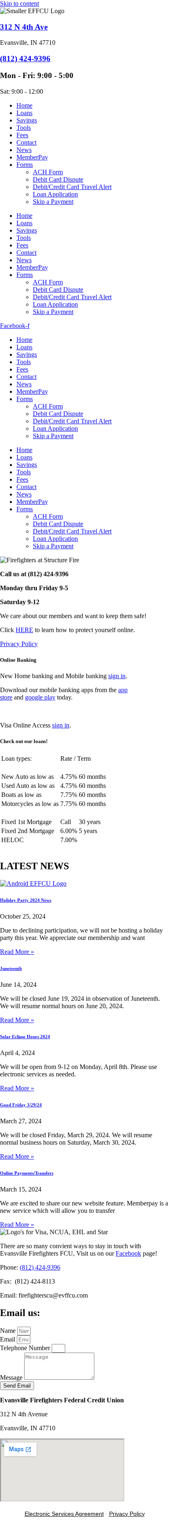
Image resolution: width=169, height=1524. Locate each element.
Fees (22, 135)
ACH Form (48, 172)
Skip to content (19, 3)
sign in (117, 675)
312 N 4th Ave (24, 27)
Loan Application (55, 194)
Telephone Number (26, 1347)
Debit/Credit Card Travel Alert (72, 186)
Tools (23, 127)
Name (8, 1330)
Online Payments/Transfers (26, 1173)
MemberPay (32, 157)
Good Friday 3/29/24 (21, 1104)
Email (8, 1339)
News (24, 149)
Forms (24, 164)
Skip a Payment (53, 201)
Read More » (17, 951)
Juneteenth (11, 968)
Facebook (128, 1253)
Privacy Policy (19, 643)
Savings (26, 120)
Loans (24, 112)
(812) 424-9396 (25, 58)
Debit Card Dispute (58, 179)
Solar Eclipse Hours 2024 (25, 1036)
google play (40, 697)
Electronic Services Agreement (64, 1513)
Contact (26, 142)
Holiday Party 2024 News (25, 900)
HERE (24, 629)
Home (24, 105)
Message (12, 1377)
